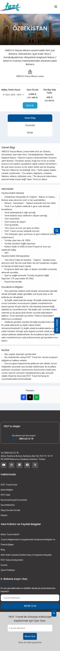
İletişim (4, 515)
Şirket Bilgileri (7, 490)
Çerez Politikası (8, 570)
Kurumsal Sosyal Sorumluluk (14, 500)
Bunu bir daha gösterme (30, 642)
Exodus (4, 565)
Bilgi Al (30, 105)
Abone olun (30, 606)
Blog (3, 549)
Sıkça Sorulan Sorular (10, 510)
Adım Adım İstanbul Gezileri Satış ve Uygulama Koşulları (26, 555)
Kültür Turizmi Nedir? (10, 534)
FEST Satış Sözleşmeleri (12, 560)
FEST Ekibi (5, 495)
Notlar (30, 132)
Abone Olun (30, 636)
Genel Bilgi (30, 118)
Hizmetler (30, 125)
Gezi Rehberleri (8, 505)
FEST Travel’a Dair (9, 485)
